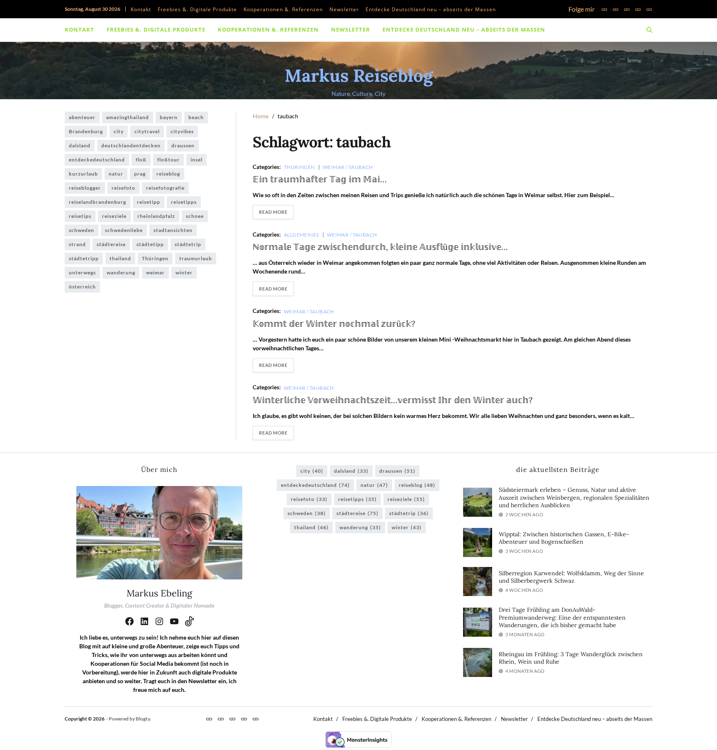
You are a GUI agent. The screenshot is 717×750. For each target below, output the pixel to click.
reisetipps (184, 202)
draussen (183, 145)
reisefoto (123, 188)
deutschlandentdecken (131, 145)
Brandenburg (86, 131)
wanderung (121, 272)
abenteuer (82, 117)
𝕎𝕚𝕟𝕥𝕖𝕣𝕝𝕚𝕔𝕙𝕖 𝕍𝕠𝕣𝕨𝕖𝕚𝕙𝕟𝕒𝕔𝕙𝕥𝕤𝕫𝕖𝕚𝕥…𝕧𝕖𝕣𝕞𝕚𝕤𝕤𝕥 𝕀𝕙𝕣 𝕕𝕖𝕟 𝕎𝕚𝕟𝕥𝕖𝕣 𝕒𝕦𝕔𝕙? (392, 400)
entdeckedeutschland (97, 159)
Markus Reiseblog (359, 75)
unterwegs (82, 272)
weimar (155, 272)
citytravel (147, 131)
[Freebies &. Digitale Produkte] (615, 9)
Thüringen (299, 167)
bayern (169, 117)
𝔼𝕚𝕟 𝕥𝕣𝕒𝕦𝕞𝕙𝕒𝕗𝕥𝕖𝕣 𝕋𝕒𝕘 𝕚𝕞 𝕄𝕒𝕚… (320, 179)
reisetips (80, 216)
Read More (273, 212)
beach (196, 117)
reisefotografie (165, 188)
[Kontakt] (604, 9)
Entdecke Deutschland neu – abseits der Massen (431, 9)
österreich (82, 286)
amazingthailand (127, 117)
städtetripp (84, 258)
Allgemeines (301, 234)
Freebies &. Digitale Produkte (197, 9)
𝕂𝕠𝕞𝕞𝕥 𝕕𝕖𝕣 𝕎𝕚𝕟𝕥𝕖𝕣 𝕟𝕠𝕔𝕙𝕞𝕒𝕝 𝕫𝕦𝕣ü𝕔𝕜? (334, 323)
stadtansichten (173, 230)
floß (141, 159)
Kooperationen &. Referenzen (283, 9)
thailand (120, 258)
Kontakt (141, 9)
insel (196, 159)
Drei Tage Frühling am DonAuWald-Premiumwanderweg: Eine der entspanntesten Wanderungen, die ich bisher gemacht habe (562, 617)
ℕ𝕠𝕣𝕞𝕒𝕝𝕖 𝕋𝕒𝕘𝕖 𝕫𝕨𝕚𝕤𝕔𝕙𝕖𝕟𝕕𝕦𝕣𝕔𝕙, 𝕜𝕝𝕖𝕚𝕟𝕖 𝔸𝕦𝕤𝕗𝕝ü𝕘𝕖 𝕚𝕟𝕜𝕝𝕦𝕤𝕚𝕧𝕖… (380, 247)
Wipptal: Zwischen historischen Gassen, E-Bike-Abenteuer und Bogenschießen (564, 538)
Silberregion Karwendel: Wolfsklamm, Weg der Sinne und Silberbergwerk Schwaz (571, 577)
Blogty (143, 719)
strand (77, 244)
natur (116, 174)
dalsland (79, 145)
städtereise (111, 244)
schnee (195, 216)
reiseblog (168, 174)
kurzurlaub (83, 174)
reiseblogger (85, 188)
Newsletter (344, 9)
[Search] (649, 30)
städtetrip (188, 244)
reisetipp (148, 202)
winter (184, 272)
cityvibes (182, 131)
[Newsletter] (638, 9)
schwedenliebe (124, 230)
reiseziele (114, 216)
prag (140, 174)
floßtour (168, 159)
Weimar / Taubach (348, 167)
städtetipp (150, 244)
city (119, 131)
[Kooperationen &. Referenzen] (627, 9)
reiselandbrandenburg (97, 202)
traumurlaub (195, 258)
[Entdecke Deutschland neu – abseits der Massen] (649, 9)
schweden (81, 230)
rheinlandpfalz (156, 216)
